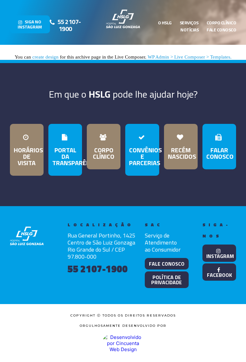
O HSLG (165, 22)
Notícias (189, 29)
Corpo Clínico (221, 22)
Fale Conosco (221, 29)
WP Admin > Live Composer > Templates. (190, 57)
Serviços (189, 22)
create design (45, 57)
